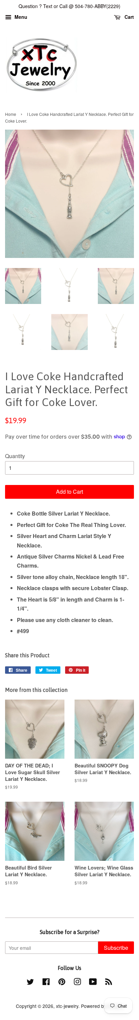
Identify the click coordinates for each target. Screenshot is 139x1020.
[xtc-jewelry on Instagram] (77, 982)
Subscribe (116, 947)
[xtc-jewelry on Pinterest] (61, 982)
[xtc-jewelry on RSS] (108, 982)
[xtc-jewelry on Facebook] (46, 982)
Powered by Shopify (102, 1006)
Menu (20, 16)
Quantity (15, 456)
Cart (128, 16)
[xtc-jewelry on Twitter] (30, 982)
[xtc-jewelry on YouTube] (93, 982)
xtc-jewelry (67, 1006)
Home (10, 114)
